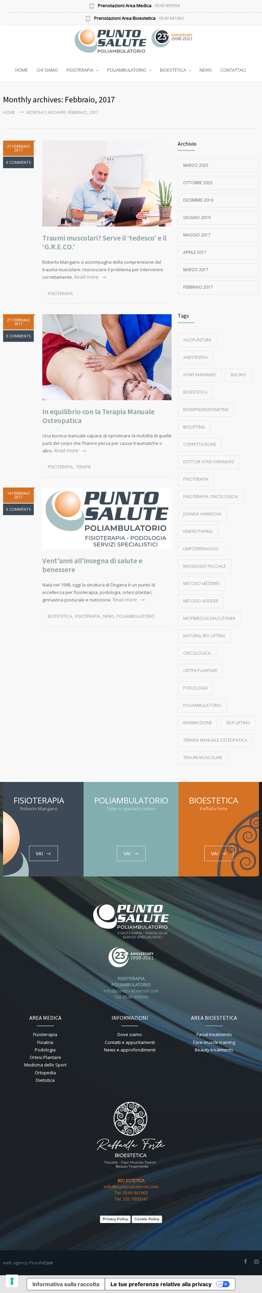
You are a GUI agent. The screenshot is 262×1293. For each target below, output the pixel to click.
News (108, 616)
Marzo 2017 (195, 270)
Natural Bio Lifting (204, 636)
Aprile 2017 (194, 252)
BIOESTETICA (173, 70)
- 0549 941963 (139, 18)
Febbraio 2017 (198, 287)
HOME (21, 70)
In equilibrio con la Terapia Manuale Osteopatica (98, 416)
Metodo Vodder (200, 601)
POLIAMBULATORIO (126, 70)
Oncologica (197, 653)
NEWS (206, 70)
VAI (39, 853)
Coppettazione (199, 444)
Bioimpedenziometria (206, 409)
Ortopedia (45, 1073)
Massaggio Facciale (204, 566)
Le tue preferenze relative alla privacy (161, 1284)
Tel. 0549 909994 (131, 997)
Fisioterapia (60, 293)
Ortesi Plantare (200, 670)
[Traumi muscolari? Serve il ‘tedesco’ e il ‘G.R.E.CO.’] (107, 184)
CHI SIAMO (47, 70)
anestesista (195, 357)
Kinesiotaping (198, 531)
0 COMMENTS (18, 162)
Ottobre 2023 (198, 183)
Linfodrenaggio (201, 549)
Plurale (41, 1263)
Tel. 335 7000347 (131, 1199)
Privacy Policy (115, 1219)
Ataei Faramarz (199, 375)
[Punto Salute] (114, 41)
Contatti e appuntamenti (130, 1042)
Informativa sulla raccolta (65, 1284)
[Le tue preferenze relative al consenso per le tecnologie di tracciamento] (11, 1281)
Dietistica (45, 1080)
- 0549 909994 (139, 6)
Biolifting (194, 427)
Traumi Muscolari (202, 757)
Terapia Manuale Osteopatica (215, 740)
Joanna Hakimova (202, 514)
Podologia (195, 688)
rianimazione (197, 723)
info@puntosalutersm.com (131, 991)
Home (9, 112)
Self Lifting (238, 723)
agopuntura (197, 340)
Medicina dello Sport (45, 1065)
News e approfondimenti (130, 1050)
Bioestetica (60, 616)
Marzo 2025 (195, 165)
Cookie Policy (146, 1219)
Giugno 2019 (196, 217)
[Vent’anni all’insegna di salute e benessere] (107, 518)
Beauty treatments (214, 1050)
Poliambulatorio (136, 616)
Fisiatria (45, 1042)
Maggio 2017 (196, 235)
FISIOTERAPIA (80, 70)
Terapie (83, 467)
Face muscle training (214, 1042)
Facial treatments (214, 1034)
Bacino (238, 375)
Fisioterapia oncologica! (210, 496)
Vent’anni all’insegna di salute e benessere (92, 565)
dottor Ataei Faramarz (208, 462)
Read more (86, 277)
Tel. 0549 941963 (131, 1193)
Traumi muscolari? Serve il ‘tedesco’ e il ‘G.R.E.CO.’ (104, 242)
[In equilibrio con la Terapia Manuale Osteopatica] (107, 357)
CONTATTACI (233, 70)
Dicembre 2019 (198, 200)
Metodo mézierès (201, 583)
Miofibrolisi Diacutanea (209, 618)
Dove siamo (129, 1034)
